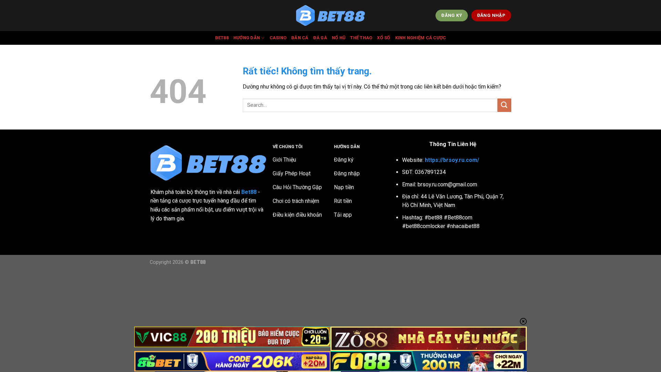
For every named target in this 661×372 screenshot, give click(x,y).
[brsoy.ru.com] (330, 15)
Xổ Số (383, 37)
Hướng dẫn (246, 37)
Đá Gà (320, 37)
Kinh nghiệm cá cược (420, 37)
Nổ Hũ (338, 37)
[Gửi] (504, 105)
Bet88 (222, 37)
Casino (278, 37)
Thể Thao (361, 37)
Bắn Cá (299, 37)
